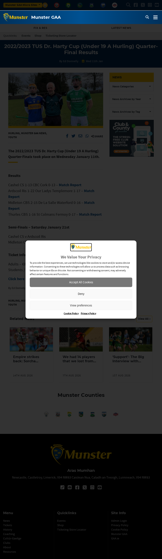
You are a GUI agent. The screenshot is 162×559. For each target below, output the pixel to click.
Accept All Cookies (81, 282)
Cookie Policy (71, 313)
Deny (81, 294)
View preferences (81, 305)
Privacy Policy (88, 313)
